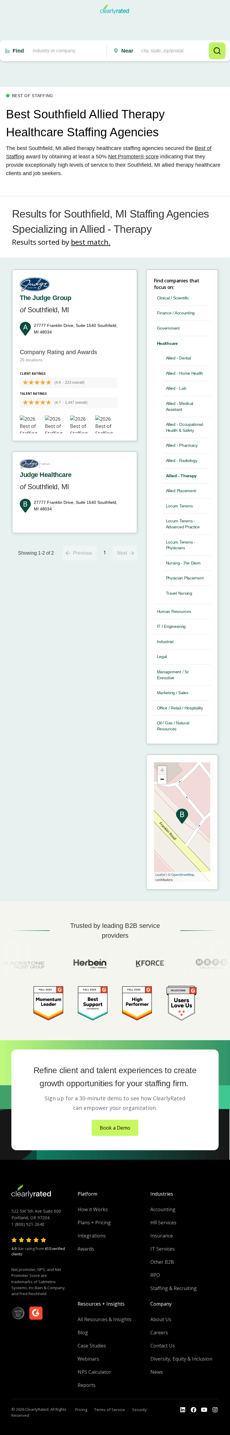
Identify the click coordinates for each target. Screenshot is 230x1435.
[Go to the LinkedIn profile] (182, 1409)
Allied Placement (181, 490)
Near (127, 51)
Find (18, 51)
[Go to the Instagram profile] (215, 1409)
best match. (91, 242)
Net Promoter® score (133, 157)
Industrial (165, 641)
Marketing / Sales (172, 692)
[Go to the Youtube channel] (204, 1409)
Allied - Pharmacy (182, 445)
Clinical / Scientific (173, 298)
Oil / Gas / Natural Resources (173, 725)
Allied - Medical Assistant (179, 406)
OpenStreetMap (182, 874)
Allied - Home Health (184, 373)
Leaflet (160, 874)
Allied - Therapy (181, 475)
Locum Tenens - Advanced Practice (183, 523)
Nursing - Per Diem (183, 563)
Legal (162, 656)
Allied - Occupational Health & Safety (184, 427)
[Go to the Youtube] (193, 1409)
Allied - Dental (178, 358)
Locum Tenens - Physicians (180, 545)
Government (168, 328)
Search (217, 50)
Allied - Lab (176, 388)
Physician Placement (185, 578)
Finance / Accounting (176, 312)
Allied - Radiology (181, 460)
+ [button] (162, 770)
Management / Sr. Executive (173, 674)
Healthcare (167, 343)
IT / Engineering (171, 626)
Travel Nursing (179, 593)
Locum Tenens (179, 506)
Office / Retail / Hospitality (180, 708)
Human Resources (174, 611)
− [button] (162, 779)
